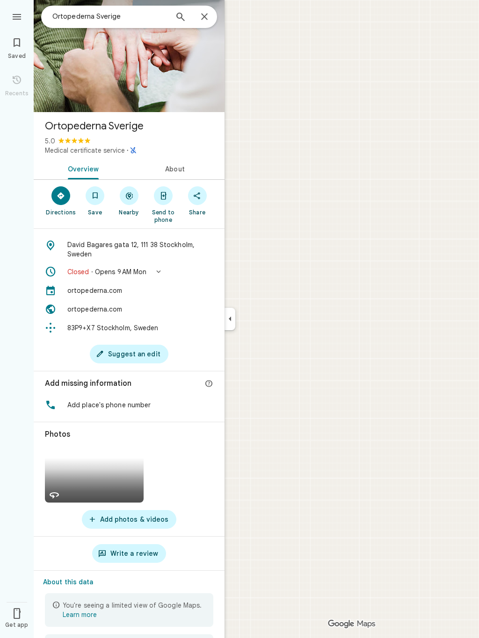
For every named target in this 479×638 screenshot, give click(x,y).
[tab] (81, 168)
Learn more (80, 614)
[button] (129, 271)
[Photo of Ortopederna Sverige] (129, 56)
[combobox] (109, 16)
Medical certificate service (85, 150)
